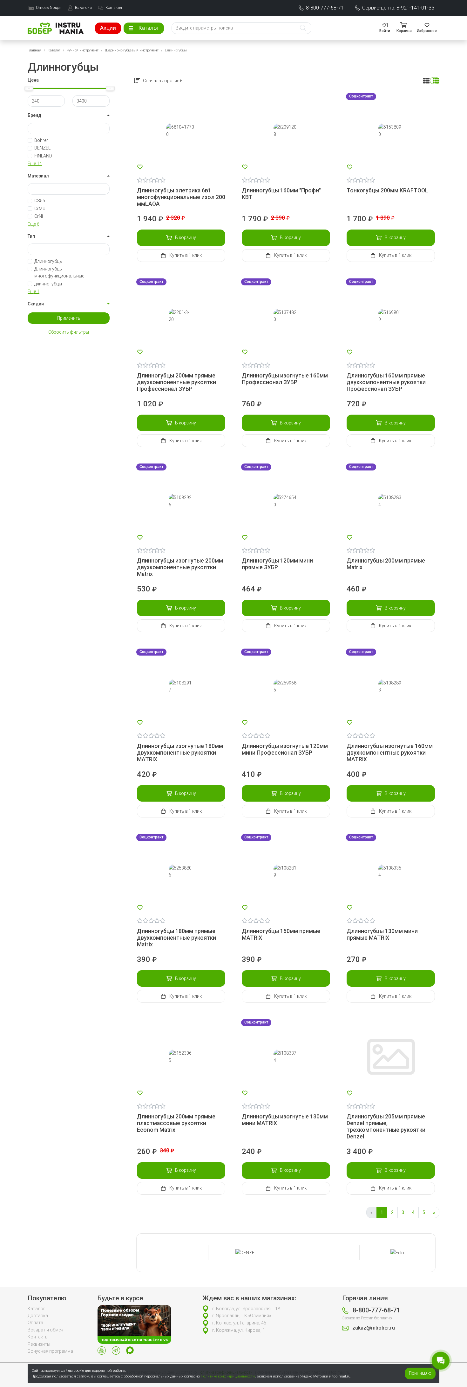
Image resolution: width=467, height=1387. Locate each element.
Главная (34, 50)
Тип (31, 236)
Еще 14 (35, 163)
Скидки (36, 303)
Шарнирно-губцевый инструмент (132, 50)
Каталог (54, 50)
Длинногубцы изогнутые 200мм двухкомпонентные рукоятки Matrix (180, 567)
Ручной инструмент (82, 50)
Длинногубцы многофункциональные (59, 272)
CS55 (39, 200)
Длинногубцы (48, 261)
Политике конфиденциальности (228, 1376)
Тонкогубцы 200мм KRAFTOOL (387, 190)
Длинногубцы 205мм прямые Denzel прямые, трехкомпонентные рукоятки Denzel (386, 1126)
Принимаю (420, 1373)
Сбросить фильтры (68, 332)
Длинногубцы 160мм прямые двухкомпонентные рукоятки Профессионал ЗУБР (386, 382)
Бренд (34, 115)
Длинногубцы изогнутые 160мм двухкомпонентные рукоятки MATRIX (390, 753)
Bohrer (41, 140)
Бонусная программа (50, 1351)
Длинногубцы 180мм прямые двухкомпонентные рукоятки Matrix (176, 938)
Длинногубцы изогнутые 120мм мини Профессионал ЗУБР (285, 749)
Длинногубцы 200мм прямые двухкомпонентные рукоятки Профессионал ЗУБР (176, 382)
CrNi (38, 216)
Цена (33, 80)
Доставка (38, 1315)
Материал (38, 175)
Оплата (35, 1322)
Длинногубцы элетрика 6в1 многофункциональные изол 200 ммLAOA (181, 197)
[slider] (28, 88)
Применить (68, 318)
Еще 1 (33, 291)
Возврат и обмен (45, 1329)
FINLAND (43, 155)
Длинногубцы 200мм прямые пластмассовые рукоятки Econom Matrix (176, 1123)
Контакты (38, 1336)
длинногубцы (48, 283)
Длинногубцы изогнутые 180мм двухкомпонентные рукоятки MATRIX (180, 753)
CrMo (39, 208)
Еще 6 (33, 224)
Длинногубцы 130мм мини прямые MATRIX (382, 934)
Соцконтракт (361, 96)
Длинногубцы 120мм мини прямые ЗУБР (277, 563)
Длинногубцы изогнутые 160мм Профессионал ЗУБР (285, 378)
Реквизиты (39, 1344)
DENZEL (42, 147)
